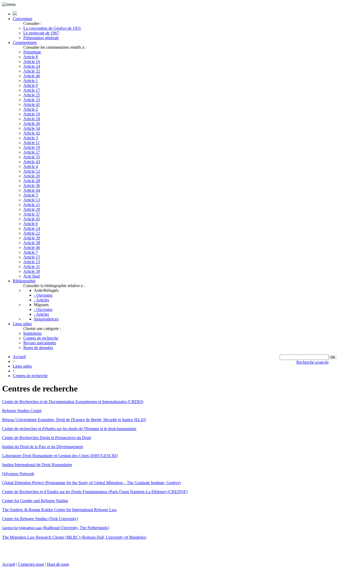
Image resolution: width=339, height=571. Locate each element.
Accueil (19, 356)
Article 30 (31, 238)
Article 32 (31, 71)
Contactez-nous (31, 564)
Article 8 (30, 57)
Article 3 (30, 138)
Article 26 (31, 123)
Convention (22, 18)
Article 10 (31, 114)
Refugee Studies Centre (22, 410)
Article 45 (31, 219)
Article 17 (31, 90)
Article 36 (31, 185)
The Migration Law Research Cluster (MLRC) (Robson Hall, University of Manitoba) (74, 537)
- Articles (41, 300)
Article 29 (31, 209)
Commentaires (25, 42)
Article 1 (30, 80)
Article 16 (31, 61)
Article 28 (31, 181)
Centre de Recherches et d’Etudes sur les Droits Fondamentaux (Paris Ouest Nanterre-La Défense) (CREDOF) (95, 491)
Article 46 (31, 247)
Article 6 (30, 223)
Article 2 (30, 109)
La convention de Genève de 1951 (52, 28)
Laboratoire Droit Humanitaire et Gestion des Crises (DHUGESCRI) (60, 455)
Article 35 (31, 157)
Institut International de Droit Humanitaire (37, 464)
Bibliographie (24, 281)
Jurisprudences (46, 319)
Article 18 (31, 119)
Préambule (32, 52)
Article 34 (31, 128)
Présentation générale (41, 37)
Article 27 (31, 152)
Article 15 (31, 257)
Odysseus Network (18, 473)
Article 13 (31, 200)
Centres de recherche (40, 338)
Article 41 (31, 104)
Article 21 (31, 204)
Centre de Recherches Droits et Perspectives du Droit (46, 437)
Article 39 (31, 271)
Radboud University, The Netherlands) (55, 527)
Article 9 (30, 85)
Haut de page (58, 564)
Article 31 (31, 266)
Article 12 (31, 171)
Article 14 (31, 228)
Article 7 (30, 252)
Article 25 (31, 95)
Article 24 (31, 66)
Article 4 (30, 166)
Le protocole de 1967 (41, 33)
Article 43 (31, 161)
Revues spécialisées (39, 343)
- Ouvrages (43, 295)
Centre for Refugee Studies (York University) (40, 518)
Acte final (31, 276)
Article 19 (31, 147)
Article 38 (31, 242)
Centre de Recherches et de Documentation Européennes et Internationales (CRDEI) (72, 401)
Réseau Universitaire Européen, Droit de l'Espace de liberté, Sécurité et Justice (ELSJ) (74, 419)
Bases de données (38, 347)
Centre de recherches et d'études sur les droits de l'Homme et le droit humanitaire (69, 428)
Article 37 (31, 214)
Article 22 (31, 233)
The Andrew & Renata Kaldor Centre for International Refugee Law (59, 509)
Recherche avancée (312, 362)
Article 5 (30, 195)
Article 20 (31, 176)
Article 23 (31, 262)
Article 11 (31, 142)
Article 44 (31, 190)
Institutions (32, 333)
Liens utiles (22, 324)
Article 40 (31, 76)
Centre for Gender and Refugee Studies (35, 500)
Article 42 (31, 133)
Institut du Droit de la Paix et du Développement (42, 446)
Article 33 (31, 99)
